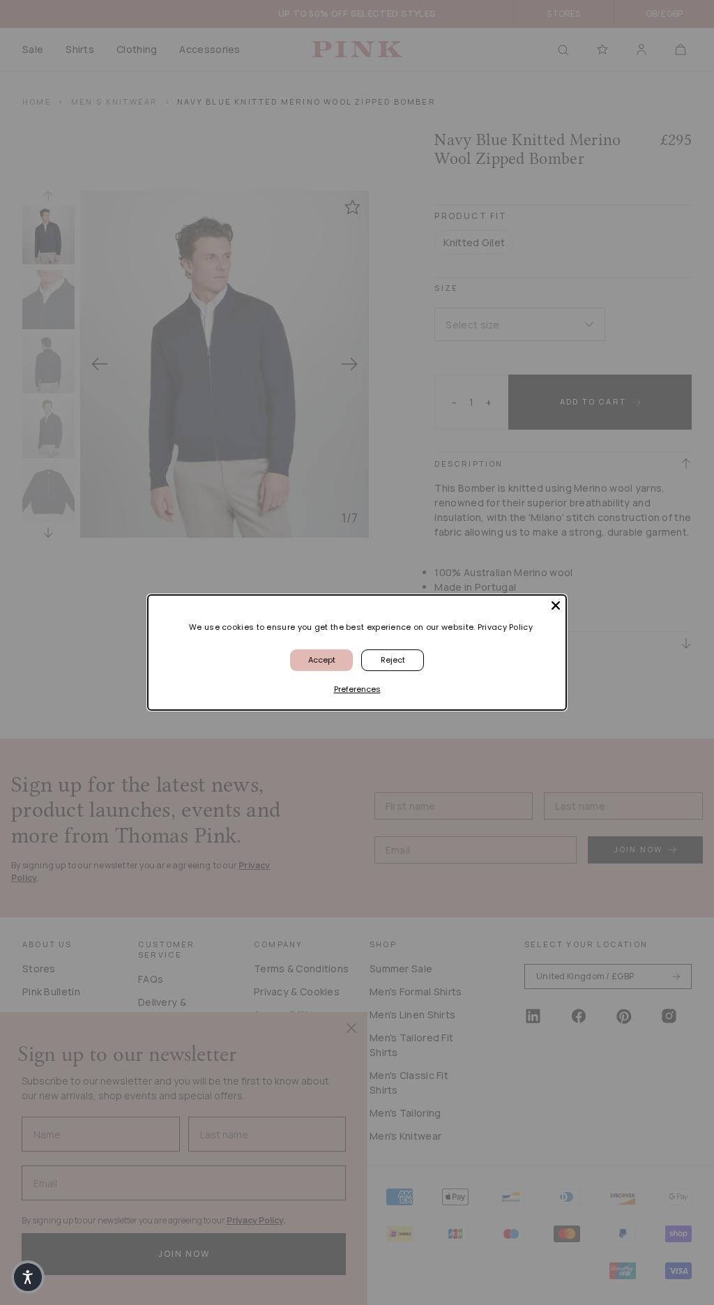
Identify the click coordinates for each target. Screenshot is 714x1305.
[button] (28, 1277)
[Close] (556, 605)
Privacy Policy (505, 627)
